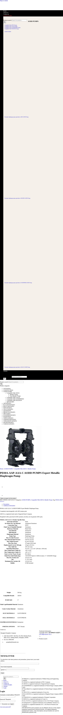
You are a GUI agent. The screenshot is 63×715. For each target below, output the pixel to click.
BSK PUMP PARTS (8, 406)
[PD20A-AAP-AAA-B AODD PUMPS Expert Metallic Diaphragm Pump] (7, 487)
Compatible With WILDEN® (14, 400)
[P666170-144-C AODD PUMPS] (7, 495)
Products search (7, 20)
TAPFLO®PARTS (8, 418)
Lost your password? (5, 707)
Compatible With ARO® (13, 393)
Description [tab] (6, 504)
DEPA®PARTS (7, 407)
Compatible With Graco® (13, 397)
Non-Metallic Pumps (15, 396)
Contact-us (6, 14)
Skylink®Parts (7, 416)
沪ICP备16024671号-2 (45, 634)
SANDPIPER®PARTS (9, 415)
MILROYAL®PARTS (9, 412)
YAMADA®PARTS (8, 424)
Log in (11, 704)
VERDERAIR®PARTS (9, 419)
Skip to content (4, 0)
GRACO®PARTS (8, 409)
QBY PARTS (6, 413)
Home (4, 11)
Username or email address (10, 695)
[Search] (4, 22)
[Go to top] (39, 636)
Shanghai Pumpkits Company (8, 633)
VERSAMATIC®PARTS (10, 421)
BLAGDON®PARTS (9, 405)
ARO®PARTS (7, 403)
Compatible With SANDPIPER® (15, 399)
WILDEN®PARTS (8, 422)
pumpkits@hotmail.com (12, 642)
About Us (5, 12)
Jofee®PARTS (7, 410)
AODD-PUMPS (7, 15)
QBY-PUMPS (10, 402)
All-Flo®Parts (7, 388)
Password (5, 699)
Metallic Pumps (14, 394)
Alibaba (5, 371)
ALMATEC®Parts (8, 390)
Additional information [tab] (9, 505)
